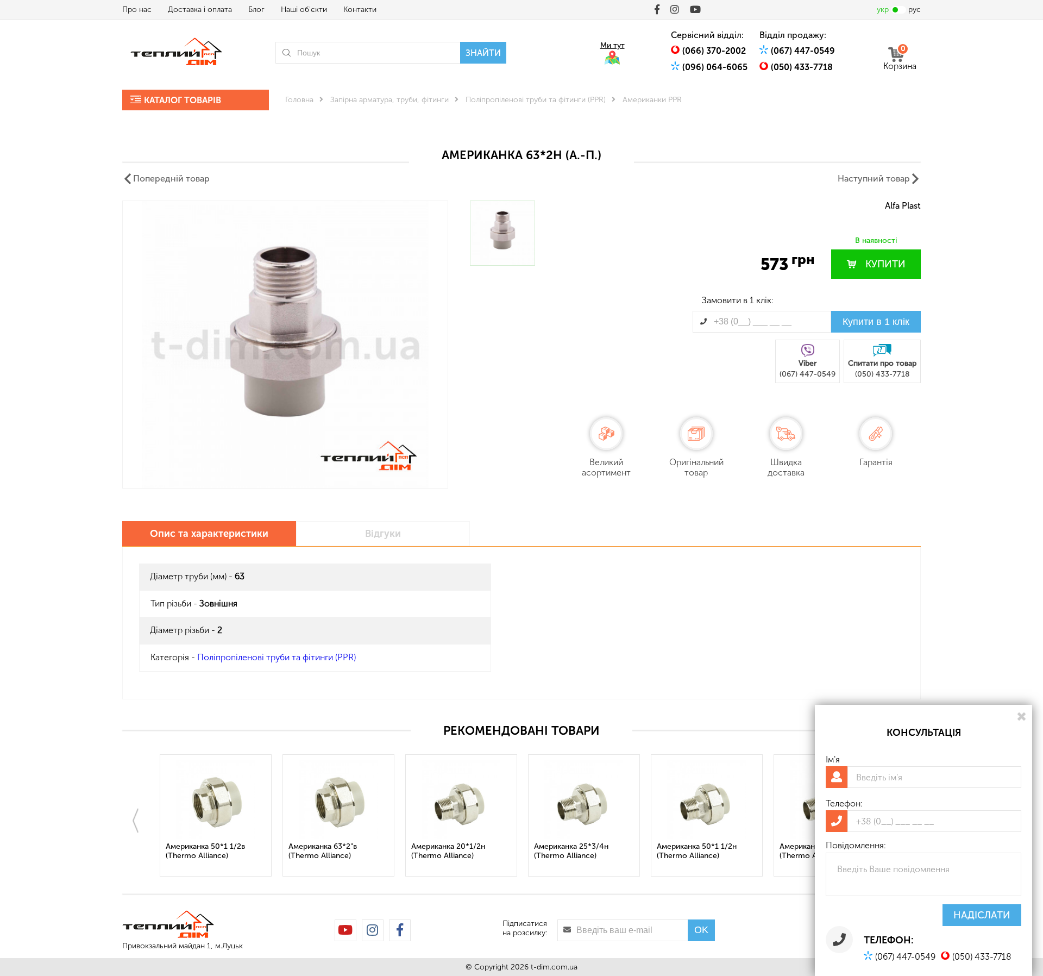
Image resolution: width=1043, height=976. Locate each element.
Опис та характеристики (209, 534)
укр (883, 9)
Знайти (483, 53)
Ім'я (833, 759)
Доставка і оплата (200, 9)
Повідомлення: (856, 845)
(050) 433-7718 (802, 67)
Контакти (359, 9)
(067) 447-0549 (803, 51)
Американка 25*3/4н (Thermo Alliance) (571, 851)
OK (701, 929)
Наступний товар (874, 178)
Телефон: (844, 803)
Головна (299, 99)
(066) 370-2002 (714, 51)
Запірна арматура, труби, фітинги (389, 99)
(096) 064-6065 (714, 67)
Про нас (137, 9)
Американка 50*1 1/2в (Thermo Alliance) (205, 851)
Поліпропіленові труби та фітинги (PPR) (536, 99)
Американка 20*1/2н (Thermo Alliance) (448, 851)
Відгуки (383, 534)
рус (914, 9)
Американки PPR (652, 99)
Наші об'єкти (304, 9)
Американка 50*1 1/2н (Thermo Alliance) (697, 851)
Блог (256, 9)
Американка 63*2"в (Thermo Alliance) (322, 851)
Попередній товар (171, 178)
